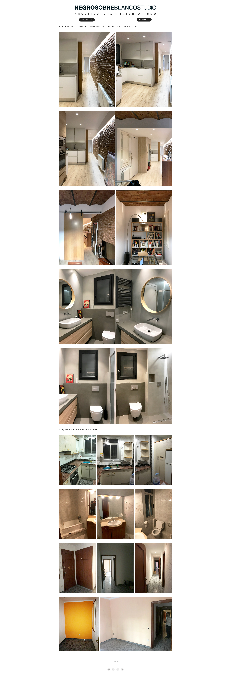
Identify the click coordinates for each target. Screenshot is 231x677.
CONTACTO (144, 20)
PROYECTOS (87, 20)
